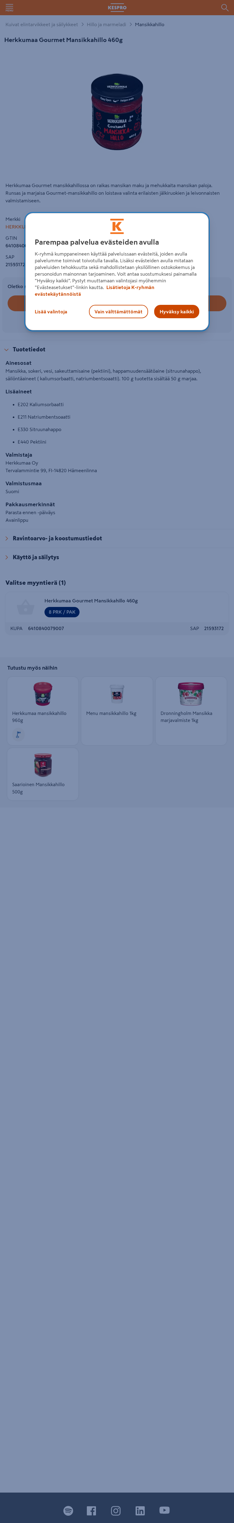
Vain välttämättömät (118, 311)
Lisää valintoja (51, 311)
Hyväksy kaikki (177, 311)
